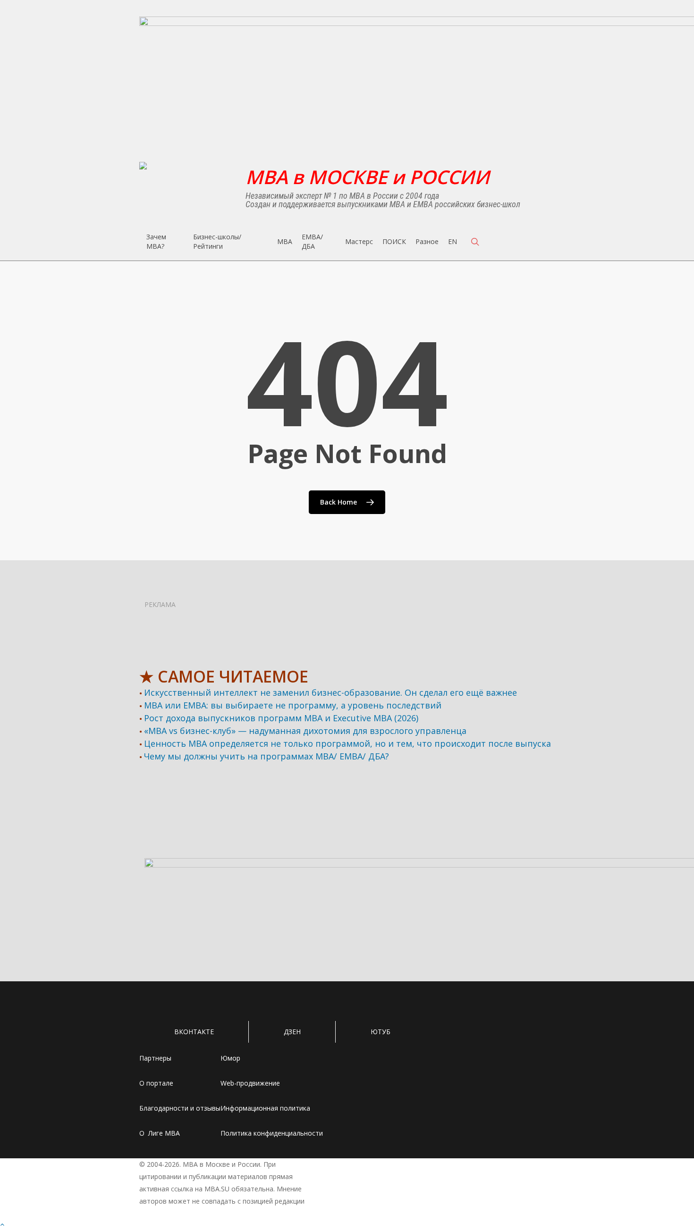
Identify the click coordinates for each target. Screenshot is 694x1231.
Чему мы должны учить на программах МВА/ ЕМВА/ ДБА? (266, 756)
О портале (156, 1083)
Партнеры (155, 1058)
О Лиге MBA (159, 1133)
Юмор (230, 1058)
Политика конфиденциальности (271, 1133)
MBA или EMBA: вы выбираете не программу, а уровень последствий (292, 705)
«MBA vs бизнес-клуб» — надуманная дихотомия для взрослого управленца (305, 730)
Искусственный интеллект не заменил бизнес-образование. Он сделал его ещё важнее (330, 692)
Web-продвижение (250, 1083)
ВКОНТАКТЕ (194, 1031)
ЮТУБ (380, 1031)
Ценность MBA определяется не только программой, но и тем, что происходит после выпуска (347, 743)
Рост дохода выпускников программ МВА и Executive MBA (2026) (281, 718)
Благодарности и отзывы (179, 1108)
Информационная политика (265, 1108)
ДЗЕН (292, 1031)
